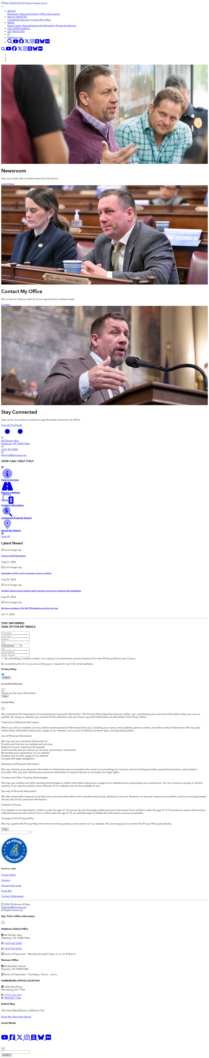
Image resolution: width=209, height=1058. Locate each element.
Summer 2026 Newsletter (13, 556)
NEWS (10, 22)
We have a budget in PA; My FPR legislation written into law (29, 608)
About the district (21, 1016)
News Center (14, 25)
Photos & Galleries (66, 25)
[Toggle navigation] (2, 6)
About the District (29, 14)
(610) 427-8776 (13, 948)
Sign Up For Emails (11, 425)
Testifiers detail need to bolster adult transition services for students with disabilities (41, 591)
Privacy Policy (8, 669)
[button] (7, 431)
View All (5, 536)
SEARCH (6, 1055)
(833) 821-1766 (12, 997)
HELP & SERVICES (17, 16)
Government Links (11, 885)
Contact (5, 304)
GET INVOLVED (16, 31)
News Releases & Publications (38, 25)
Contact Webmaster (12, 896)
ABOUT (11, 11)
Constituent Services (18, 19)
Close (4, 696)
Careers (5, 880)
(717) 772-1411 (13, 995)
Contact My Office (41, 19)
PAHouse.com (15, 37)
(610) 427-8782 (13, 943)
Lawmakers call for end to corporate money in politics (26, 573)
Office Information (50, 14)
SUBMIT (6, 678)
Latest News (8, 183)
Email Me (6, 890)
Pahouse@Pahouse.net (13, 907)
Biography (13, 14)
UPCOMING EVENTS (18, 28)
